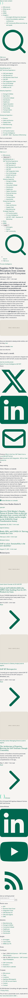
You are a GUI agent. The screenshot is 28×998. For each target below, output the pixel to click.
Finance (5, 118)
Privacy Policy (5, 990)
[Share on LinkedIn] (14, 423)
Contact (5, 985)
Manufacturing (7, 124)
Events (8, 229)
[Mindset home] (5, 4)
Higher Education (8, 104)
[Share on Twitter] (14, 395)
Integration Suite (8, 910)
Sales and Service (8, 120)
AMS (4, 916)
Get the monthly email (7, 362)
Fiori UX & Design (8, 83)
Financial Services (8, 106)
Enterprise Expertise (6, 115)
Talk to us (3, 57)
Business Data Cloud (9, 908)
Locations (6, 977)
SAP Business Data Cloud (10, 77)
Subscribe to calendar (9, 967)
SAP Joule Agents (8, 73)
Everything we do (5, 68)
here (6, 343)
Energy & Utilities (8, 94)
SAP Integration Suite (9, 81)
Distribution (6, 100)
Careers (5, 983)
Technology (6, 108)
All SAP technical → (8, 85)
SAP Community (11, 231)
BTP (4, 906)
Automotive (6, 112)
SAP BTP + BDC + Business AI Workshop (14, 135)
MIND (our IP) (7, 87)
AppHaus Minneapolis (9, 979)
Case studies (6, 942)
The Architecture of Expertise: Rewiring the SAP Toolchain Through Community (13, 748)
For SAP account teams (10, 981)
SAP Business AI (7, 75)
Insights (5, 15)
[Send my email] (16, 900)
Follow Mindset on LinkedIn (9, 500)
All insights (9, 227)
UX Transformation (8, 131)
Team (4, 975)
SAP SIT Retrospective (8, 669)
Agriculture (6, 96)
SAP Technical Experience (7, 70)
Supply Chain (7, 122)
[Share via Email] (14, 452)
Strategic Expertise (5, 128)
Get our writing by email (7, 896)
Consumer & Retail (8, 98)
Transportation (7, 110)
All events (6, 965)
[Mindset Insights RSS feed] (14, 894)
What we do (6, 9)
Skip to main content (6, 1)
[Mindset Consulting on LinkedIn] (14, 836)
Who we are (6, 7)
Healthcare (6, 102)
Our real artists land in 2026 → (9, 996)
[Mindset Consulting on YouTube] (14, 865)
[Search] (14, 55)
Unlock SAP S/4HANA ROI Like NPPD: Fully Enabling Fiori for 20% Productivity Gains (13, 590)
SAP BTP (5, 79)
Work (4, 11)
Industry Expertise (5, 91)
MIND (5, 13)
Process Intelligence (9, 133)
